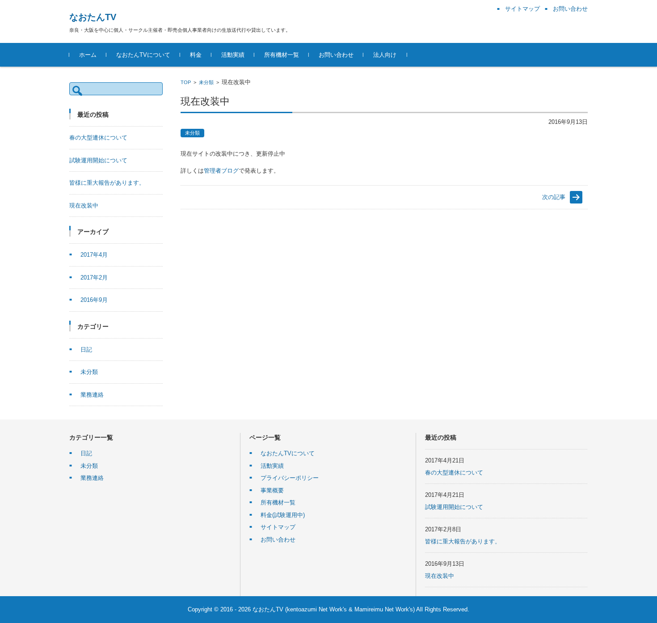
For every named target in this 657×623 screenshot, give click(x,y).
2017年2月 (94, 277)
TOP (186, 82)
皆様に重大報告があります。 (107, 182)
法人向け (384, 54)
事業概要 (272, 490)
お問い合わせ (336, 54)
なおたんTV (92, 17)
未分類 (206, 82)
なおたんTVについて (143, 54)
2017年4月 (94, 254)
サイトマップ (278, 527)
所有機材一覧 (281, 54)
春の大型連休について (98, 137)
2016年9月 (94, 300)
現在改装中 (83, 205)
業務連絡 (92, 394)
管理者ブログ (221, 170)
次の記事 (553, 197)
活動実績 (232, 54)
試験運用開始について (98, 160)
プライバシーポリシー (290, 478)
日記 (86, 349)
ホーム (88, 54)
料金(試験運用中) (283, 515)
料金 (196, 54)
